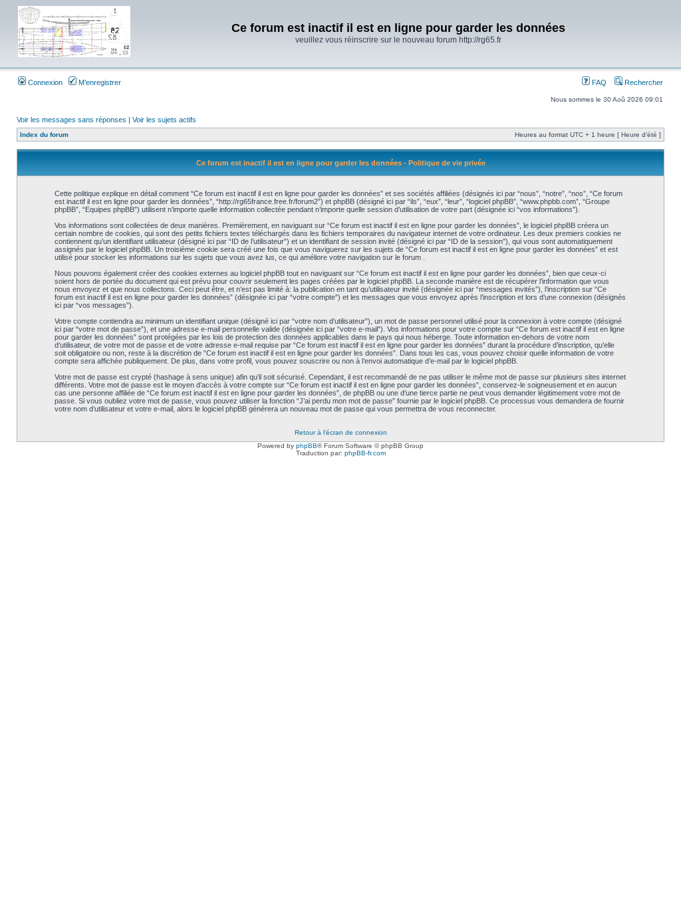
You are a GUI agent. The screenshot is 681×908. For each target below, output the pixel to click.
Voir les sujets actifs (164, 120)
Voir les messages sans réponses (71, 120)
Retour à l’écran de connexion (341, 432)
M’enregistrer (98, 82)
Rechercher (642, 82)
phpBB (306, 445)
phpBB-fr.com (365, 453)
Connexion (44, 82)
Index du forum (44, 134)
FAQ (598, 82)
